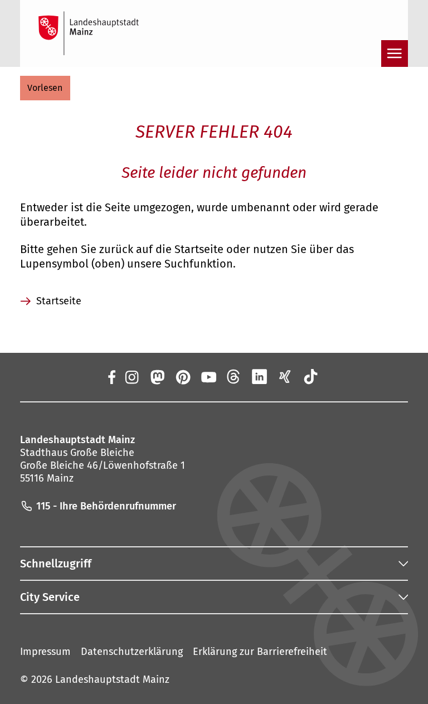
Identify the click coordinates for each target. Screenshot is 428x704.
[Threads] (234, 376)
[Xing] (285, 376)
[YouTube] (208, 376)
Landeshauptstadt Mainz (112, 679)
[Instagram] (131, 376)
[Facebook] (111, 376)
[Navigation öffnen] (394, 53)
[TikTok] (311, 376)
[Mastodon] (156, 376)
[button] (45, 88)
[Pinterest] (182, 376)
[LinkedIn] (260, 376)
